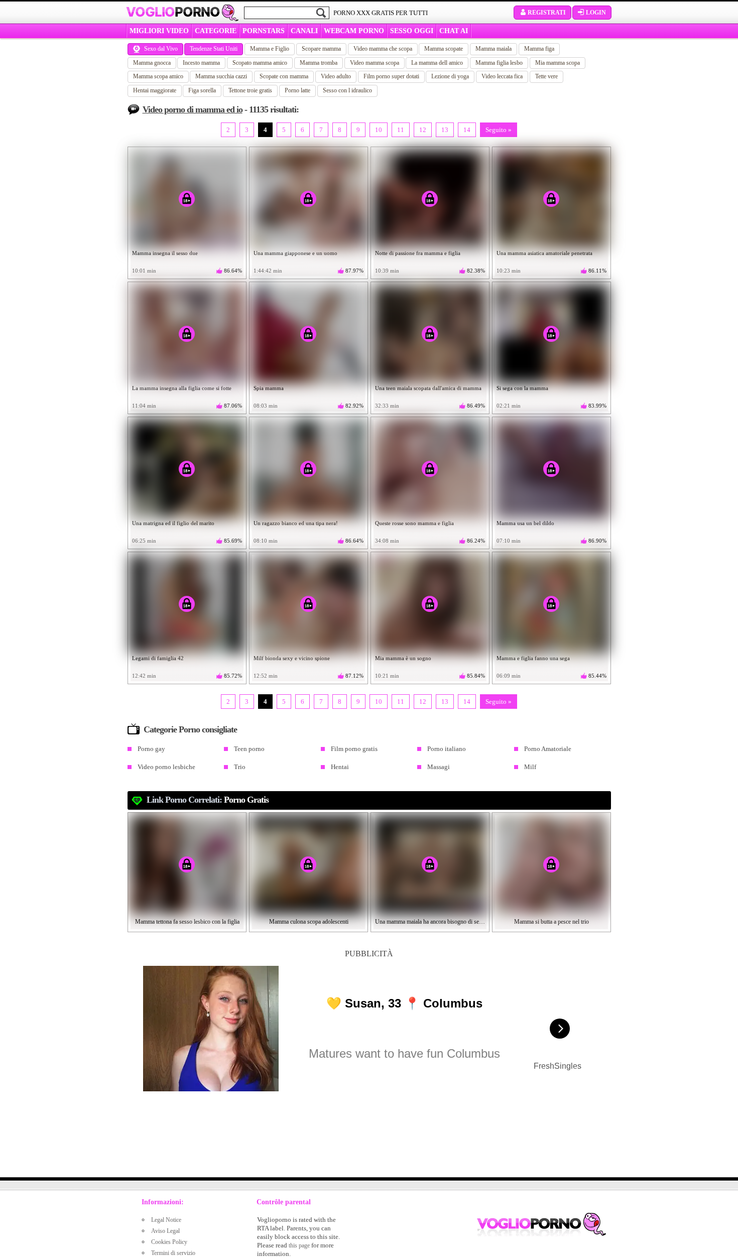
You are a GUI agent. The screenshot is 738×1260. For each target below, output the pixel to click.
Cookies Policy (169, 1241)
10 (378, 130)
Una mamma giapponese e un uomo (295, 253)
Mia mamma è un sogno (403, 658)
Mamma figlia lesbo (499, 62)
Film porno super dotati (391, 76)
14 (466, 130)
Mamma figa (539, 48)
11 (400, 130)
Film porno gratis (354, 748)
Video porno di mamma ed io (192, 109)
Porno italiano (446, 748)
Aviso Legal (165, 1230)
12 (422, 130)
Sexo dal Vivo (161, 48)
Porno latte (297, 90)
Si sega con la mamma (522, 388)
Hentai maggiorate (154, 90)
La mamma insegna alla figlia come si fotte (181, 388)
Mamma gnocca (152, 62)
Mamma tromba (318, 62)
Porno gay (151, 748)
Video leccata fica (502, 76)
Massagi (438, 767)
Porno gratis (246, 800)
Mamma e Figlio (269, 48)
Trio (239, 767)
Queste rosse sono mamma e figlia (414, 523)
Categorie (215, 31)
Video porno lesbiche (166, 767)
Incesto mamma (201, 62)
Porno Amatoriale (547, 748)
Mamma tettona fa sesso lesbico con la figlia (187, 921)
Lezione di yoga (450, 76)
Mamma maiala (493, 48)
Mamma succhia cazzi (221, 76)
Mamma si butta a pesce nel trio (551, 921)
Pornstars (263, 31)
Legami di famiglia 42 (158, 658)
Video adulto (336, 76)
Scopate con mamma (284, 76)
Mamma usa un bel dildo (525, 523)
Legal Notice (166, 1219)
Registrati (547, 12)
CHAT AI (453, 31)
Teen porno (249, 748)
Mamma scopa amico (158, 76)
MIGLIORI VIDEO (159, 31)
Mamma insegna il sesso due (165, 253)
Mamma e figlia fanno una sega (533, 658)
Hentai (340, 767)
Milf (530, 767)
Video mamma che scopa (382, 48)
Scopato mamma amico (259, 62)
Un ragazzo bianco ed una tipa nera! (296, 523)
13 (444, 130)
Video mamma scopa (374, 62)
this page (299, 1245)
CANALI (304, 31)
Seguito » (498, 130)
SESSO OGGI (411, 31)
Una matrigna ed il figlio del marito (173, 523)
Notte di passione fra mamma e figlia (417, 253)
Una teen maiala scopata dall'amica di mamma (428, 388)
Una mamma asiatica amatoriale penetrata (544, 253)
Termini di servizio (173, 1252)
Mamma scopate (443, 48)
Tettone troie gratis (250, 90)
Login (596, 12)
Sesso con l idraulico (347, 90)
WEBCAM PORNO (354, 31)
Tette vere (546, 76)
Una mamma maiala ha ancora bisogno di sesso (430, 921)
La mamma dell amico (437, 62)
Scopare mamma (321, 48)
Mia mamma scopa (557, 62)
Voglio (173, 12)
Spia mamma (269, 388)
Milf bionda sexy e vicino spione (292, 658)
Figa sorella (202, 90)
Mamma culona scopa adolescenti (308, 921)
